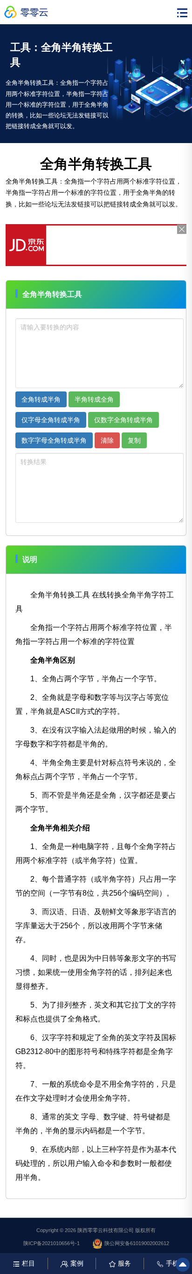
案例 (76, 1263)
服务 (124, 1263)
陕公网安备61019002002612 (136, 1243)
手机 (172, 1263)
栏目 (28, 1263)
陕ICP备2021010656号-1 (51, 1243)
